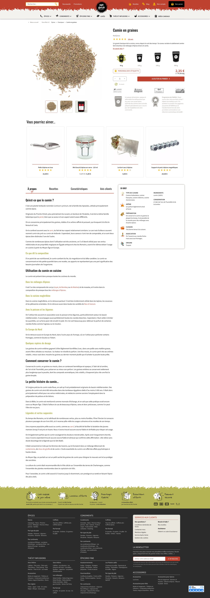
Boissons (44, 535)
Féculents (31, 535)
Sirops (82, 578)
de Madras (75, 287)
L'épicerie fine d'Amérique (88, 593)
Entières (62, 532)
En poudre (56, 532)
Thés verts (44, 566)
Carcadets (68, 567)
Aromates (83, 523)
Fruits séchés (89, 527)
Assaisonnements (86, 562)
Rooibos (55, 569)
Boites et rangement (34, 576)
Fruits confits (97, 576)
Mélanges (36, 525)
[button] (51, 107)
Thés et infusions (120, 16)
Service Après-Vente (141, 535)
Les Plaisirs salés (111, 562)
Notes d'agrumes (67, 578)
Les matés (45, 569)
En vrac (68, 591)
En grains (115, 532)
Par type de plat (33, 531)
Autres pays (41, 589)
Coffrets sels (67, 523)
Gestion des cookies (141, 538)
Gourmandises (85, 573)
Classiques (31, 523)
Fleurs (82, 580)
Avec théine (32, 562)
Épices (46, 16)
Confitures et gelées (86, 576)
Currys (30, 525)
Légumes (43, 534)
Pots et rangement (163, 580)
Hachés (118, 534)
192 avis (130, 39)
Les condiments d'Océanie (88, 551)
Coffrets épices (57, 525)
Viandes (30, 534)
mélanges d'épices (58, 290)
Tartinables (114, 567)
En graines (69, 532)
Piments (42, 523)
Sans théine (57, 562)
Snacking (90, 529)
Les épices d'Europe (38, 545)
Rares (37, 523)
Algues (114, 569)
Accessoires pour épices (166, 577)
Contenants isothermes (42, 578)
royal (56, 287)
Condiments (65, 16)
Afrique (35, 589)
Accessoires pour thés (140, 583)
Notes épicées (66, 580)
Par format (56, 529)
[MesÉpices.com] (101, 7)
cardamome (30, 449)
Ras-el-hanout (89, 304)
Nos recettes (162, 525)
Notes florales (57, 580)
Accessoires (143, 16)
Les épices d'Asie (41, 544)
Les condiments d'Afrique (88, 544)
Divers (47, 580)
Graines (92, 525)
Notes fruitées (57, 578)
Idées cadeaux (164, 16)
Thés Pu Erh (37, 569)
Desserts (37, 535)
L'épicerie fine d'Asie (93, 591)
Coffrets (55, 520)
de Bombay (63, 287)
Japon (34, 587)
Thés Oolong (40, 567)
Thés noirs (37, 566)
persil (41, 217)
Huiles (82, 566)
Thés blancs (31, 567)
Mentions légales (140, 532)
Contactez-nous (140, 529)
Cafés (102, 16)
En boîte (55, 591)
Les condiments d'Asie (89, 547)
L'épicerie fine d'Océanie (87, 587)
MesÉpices (116, 36)
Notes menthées (58, 582)
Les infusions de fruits (61, 567)
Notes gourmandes (60, 583)
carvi (51, 230)
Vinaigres (88, 566)
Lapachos (62, 569)
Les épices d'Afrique (34, 542)
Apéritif (107, 580)
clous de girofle (44, 449)
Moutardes (89, 567)
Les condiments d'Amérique (89, 545)
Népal (30, 589)
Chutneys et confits (111, 566)
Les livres (136, 580)
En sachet (62, 591)
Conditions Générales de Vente (143, 526)
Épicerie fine (85, 16)
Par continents (33, 539)
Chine (29, 587)
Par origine (31, 584)
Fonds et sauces (92, 569)
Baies (89, 523)
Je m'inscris (173, 559)
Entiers (113, 534)
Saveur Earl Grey (67, 584)
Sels (87, 525)
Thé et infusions (37, 558)
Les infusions (63, 566)
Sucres (98, 578)
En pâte (55, 534)
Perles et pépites (90, 578)
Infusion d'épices (169, 582)
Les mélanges (57, 575)
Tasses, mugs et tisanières (36, 580)
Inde (38, 587)
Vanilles (35, 527)
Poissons (36, 534)
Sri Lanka (44, 587)
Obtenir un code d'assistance (167, 531)
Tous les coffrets (58, 523)
